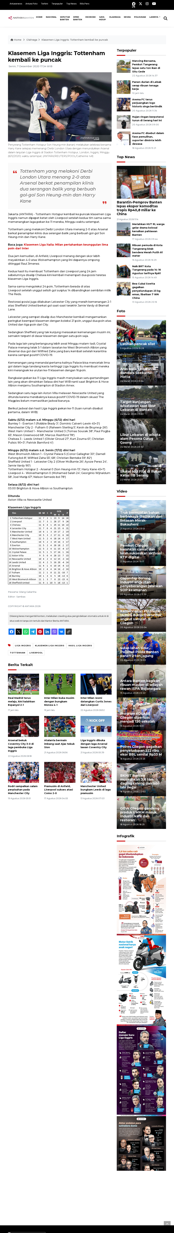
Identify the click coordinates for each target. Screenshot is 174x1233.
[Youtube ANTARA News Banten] (154, 3)
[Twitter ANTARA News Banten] (140, 3)
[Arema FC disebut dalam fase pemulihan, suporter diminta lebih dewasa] (123, 138)
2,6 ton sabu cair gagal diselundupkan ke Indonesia (139, 923)
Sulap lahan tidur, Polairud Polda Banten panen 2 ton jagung (139, 652)
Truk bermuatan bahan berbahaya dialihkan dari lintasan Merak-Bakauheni (141, 518)
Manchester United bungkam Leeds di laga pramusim (96, 790)
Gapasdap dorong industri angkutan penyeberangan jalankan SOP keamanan (141, 584)
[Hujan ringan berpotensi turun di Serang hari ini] (123, 121)
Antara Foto (31, 3)
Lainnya (154, 17)
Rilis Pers (84, 3)
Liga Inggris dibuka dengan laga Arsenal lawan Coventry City (94, 744)
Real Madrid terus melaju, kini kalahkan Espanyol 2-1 (21, 701)
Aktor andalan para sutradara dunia (136, 1196)
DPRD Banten (77, 18)
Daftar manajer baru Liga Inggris (137, 1105)
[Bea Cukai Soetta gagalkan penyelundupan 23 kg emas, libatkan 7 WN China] (123, 288)
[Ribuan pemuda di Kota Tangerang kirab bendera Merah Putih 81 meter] (123, 250)
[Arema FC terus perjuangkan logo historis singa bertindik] (123, 104)
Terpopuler (57, 3)
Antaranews (16, 3)
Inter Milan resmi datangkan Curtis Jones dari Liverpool (96, 701)
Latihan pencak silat (137, 344)
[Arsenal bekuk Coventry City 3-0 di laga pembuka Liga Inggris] (23, 726)
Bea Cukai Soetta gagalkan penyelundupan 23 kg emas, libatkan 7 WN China (146, 290)
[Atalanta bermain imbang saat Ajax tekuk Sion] (59, 726)
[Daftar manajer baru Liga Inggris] (141, 1070)
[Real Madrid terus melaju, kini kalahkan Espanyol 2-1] (23, 684)
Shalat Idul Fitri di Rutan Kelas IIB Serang (140, 473)
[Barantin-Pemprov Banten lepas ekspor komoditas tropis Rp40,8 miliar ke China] (141, 182)
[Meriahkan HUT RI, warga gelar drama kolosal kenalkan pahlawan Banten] (123, 229)
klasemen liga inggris (49, 645)
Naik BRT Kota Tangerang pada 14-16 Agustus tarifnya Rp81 (146, 270)
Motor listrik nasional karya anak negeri (138, 1015)
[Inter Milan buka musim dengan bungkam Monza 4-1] (59, 684)
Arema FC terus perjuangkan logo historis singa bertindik (147, 103)
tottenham (17, 653)
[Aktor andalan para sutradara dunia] (141, 1161)
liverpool (36, 653)
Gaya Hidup (102, 18)
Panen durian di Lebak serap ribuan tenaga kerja (146, 85)
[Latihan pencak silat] (141, 336)
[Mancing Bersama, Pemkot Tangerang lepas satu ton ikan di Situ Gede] (123, 65)
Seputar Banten (65, 18)
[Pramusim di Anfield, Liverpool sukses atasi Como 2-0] (59, 772)
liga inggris (23, 645)
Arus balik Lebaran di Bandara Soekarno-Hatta (138, 373)
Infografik (125, 836)
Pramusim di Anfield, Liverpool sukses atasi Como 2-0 (58, 790)
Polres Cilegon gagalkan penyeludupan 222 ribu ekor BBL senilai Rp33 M (141, 750)
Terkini (44, 3)
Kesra (127, 17)
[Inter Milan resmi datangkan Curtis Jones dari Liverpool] (96, 684)
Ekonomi (90, 17)
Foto (121, 311)
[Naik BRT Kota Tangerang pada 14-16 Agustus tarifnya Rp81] (123, 271)
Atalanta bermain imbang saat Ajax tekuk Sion (59, 744)
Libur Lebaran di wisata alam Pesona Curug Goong (140, 439)
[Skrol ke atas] (167, 1224)
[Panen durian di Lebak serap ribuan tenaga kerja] (123, 86)
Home (39, 17)
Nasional (51, 17)
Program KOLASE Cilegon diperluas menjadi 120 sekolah (137, 717)
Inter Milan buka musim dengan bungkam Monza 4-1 (59, 701)
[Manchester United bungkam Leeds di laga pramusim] (96, 772)
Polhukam (140, 17)
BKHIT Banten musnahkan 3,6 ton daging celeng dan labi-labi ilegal (140, 781)
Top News (71, 3)
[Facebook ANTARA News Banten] (133, 3)
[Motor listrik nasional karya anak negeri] (141, 980)
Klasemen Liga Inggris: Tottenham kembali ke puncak (74, 39)
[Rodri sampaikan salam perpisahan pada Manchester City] (23, 772)
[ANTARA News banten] (21, 18)
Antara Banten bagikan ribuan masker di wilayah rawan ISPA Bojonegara (141, 685)
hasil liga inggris (80, 645)
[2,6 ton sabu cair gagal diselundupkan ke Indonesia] (141, 890)
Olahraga (114, 17)
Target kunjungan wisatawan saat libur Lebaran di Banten (138, 406)
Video (122, 491)
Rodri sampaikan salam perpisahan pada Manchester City (23, 790)
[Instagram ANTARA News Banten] (147, 3)
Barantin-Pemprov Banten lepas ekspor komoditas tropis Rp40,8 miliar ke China (139, 208)
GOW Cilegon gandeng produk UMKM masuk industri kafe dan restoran (139, 814)
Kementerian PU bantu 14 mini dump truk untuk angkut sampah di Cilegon (140, 617)
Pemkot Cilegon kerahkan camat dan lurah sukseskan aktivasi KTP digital (141, 551)
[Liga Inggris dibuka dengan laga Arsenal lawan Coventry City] (96, 726)
